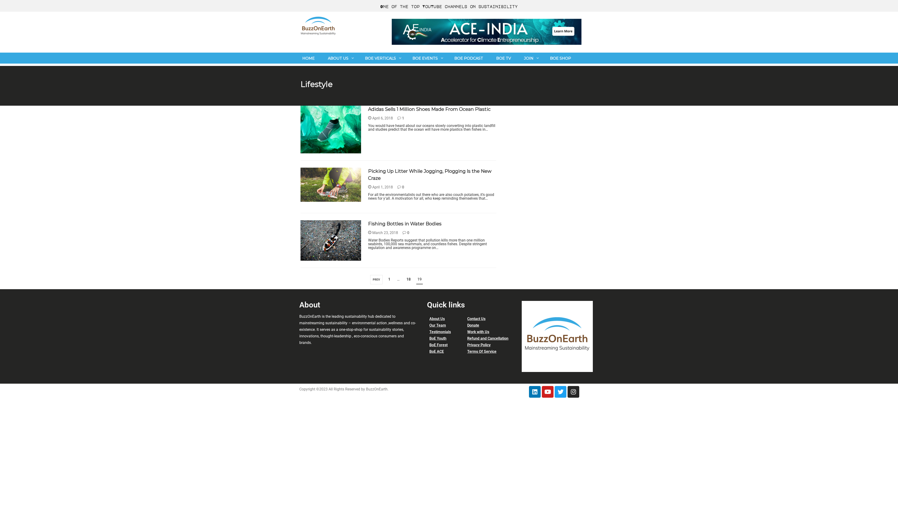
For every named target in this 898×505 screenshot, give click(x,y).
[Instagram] (573, 392)
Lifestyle (314, 150)
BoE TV (503, 58)
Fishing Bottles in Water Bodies (405, 224)
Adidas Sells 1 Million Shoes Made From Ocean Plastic (429, 109)
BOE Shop (560, 58)
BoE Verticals (380, 58)
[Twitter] (560, 392)
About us (338, 58)
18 (408, 279)
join (528, 58)
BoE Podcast (468, 58)
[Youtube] (548, 392)
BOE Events (425, 58)
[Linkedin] (535, 392)
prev (376, 279)
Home (308, 58)
